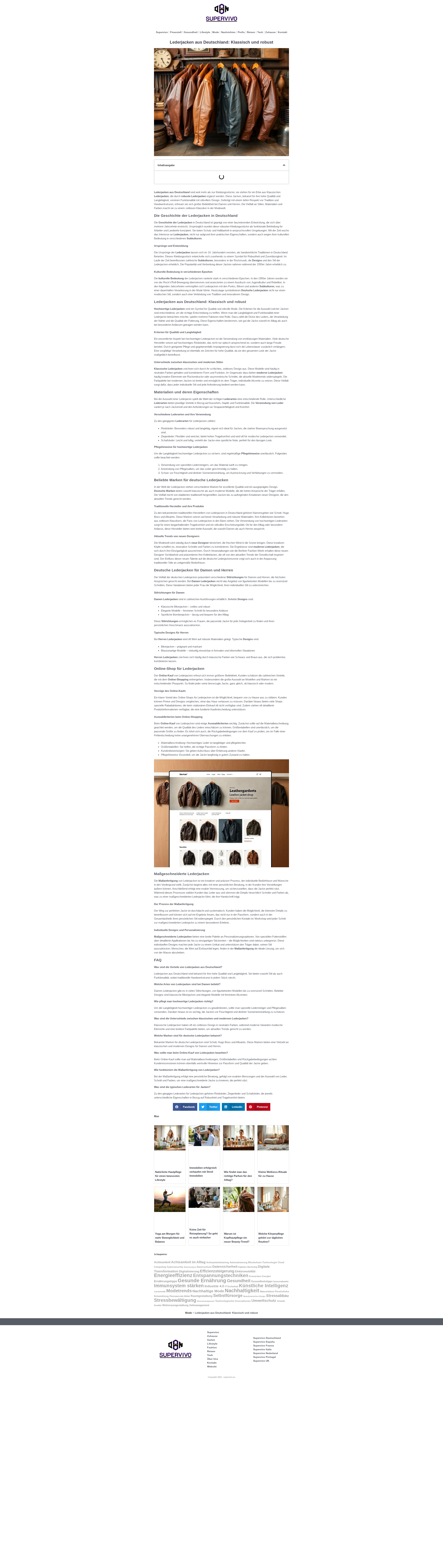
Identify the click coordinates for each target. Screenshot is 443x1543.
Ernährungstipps (165, 1281)
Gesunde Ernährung (202, 1280)
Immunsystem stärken (179, 1285)
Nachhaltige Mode (208, 1291)
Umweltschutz (263, 1300)
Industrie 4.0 (214, 1286)
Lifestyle (205, 32)
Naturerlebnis (267, 1291)
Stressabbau (277, 1295)
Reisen (251, 32)
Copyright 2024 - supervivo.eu (221, 1377)
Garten (211, 1339)
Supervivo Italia (262, 1349)
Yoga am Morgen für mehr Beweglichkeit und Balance (169, 1237)
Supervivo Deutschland (267, 1338)
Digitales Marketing (247, 1267)
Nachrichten (228, 32)
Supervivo (162, 32)
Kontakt (282, 32)
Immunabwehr (281, 1281)
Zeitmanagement (199, 1305)
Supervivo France (263, 1345)
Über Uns (212, 1359)
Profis (241, 32)
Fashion (212, 1347)
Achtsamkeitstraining (217, 1262)
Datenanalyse (190, 1267)
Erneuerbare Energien (260, 1276)
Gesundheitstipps (262, 1281)
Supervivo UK (261, 1360)
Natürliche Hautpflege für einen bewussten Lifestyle (168, 1175)
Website (212, 1366)
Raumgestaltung (202, 1296)
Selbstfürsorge (227, 1295)
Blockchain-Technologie (262, 1262)
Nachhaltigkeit (242, 1290)
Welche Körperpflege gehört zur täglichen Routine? (271, 1237)
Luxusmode (160, 1291)
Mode (215, 32)
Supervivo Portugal (264, 1357)
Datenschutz (204, 1266)
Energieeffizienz (173, 1275)
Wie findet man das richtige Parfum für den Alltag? (238, 1175)
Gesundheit (191, 32)
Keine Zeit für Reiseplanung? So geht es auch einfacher (203, 1233)
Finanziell (176, 32)
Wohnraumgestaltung (175, 1305)
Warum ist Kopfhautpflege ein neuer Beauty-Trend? (236, 1237)
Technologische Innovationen (233, 1301)
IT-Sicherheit (231, 1286)
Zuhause (270, 32)
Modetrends (179, 1290)
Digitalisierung (189, 1271)
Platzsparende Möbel (179, 1296)
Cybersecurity (175, 1266)
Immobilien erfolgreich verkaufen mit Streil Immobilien (203, 1171)
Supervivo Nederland (265, 1353)
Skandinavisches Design (254, 1296)
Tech (260, 32)
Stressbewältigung (175, 1300)
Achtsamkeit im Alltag (188, 1262)
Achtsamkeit (162, 1262)
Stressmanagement (206, 1301)
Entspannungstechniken (220, 1275)
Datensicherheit (224, 1266)
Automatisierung (238, 1262)
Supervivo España (264, 1341)
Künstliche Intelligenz (263, 1285)
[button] (284, 165)
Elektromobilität (245, 1271)
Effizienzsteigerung (217, 1271)
